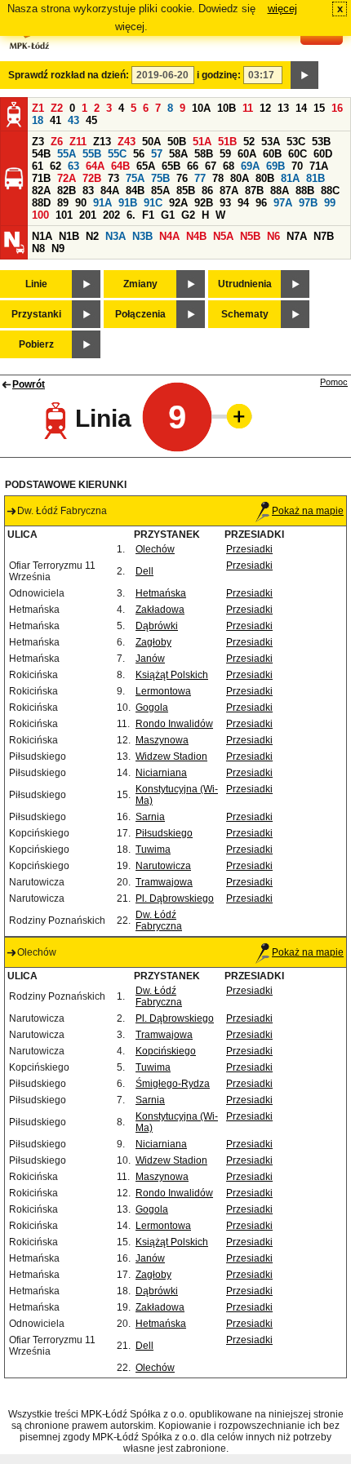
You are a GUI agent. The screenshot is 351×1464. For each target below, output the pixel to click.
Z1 (38, 108)
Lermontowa (163, 691)
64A (95, 166)
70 (297, 166)
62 (55, 166)
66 (192, 166)
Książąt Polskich (172, 675)
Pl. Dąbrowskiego (175, 898)
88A (279, 190)
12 (265, 108)
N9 (57, 248)
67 (210, 166)
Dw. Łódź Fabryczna (159, 920)
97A (282, 203)
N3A (115, 236)
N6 (273, 236)
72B (91, 178)
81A (290, 178)
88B (304, 190)
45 (91, 120)
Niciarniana (161, 773)
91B (127, 203)
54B (41, 154)
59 (225, 154)
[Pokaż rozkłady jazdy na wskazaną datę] (304, 75)
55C (117, 154)
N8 (38, 248)
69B (275, 166)
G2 (188, 215)
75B (160, 178)
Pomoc (334, 382)
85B (185, 190)
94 (243, 203)
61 (37, 166)
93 (225, 203)
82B (66, 190)
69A (250, 166)
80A (239, 178)
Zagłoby (153, 642)
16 (337, 108)
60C (297, 154)
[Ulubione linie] (234, 416)
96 (261, 203)
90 (81, 203)
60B (272, 154)
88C (330, 190)
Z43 (127, 141)
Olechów (155, 549)
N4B (196, 236)
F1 (148, 215)
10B (226, 108)
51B (227, 141)
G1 (168, 215)
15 (319, 108)
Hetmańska (161, 593)
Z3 (38, 141)
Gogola (152, 707)
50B (176, 141)
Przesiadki (249, 549)
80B (264, 178)
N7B (323, 236)
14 (301, 108)
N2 (92, 236)
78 (218, 178)
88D (41, 203)
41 (55, 120)
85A (160, 190)
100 (40, 215)
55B (91, 154)
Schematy (245, 314)
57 (156, 154)
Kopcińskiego (166, 1051)
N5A (223, 236)
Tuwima (153, 849)
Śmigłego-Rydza (173, 1083)
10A (201, 108)
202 (111, 215)
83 (88, 190)
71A (318, 166)
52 (249, 141)
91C (153, 203)
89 (63, 203)
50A (151, 141)
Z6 (57, 141)
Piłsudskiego (164, 833)
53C (296, 141)
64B (120, 166)
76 (182, 178)
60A (247, 154)
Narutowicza (163, 866)
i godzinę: (219, 75)
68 (228, 166)
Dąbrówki (157, 626)
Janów (150, 658)
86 (207, 190)
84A (109, 190)
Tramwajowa (164, 882)
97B (308, 203)
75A (135, 178)
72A (66, 178)
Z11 (78, 141)
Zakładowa (160, 609)
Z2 (57, 108)
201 (87, 215)
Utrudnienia (245, 284)
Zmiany (140, 284)
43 (73, 120)
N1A (42, 236)
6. (131, 215)
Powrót (28, 384)
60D (322, 154)
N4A (169, 236)
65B (171, 166)
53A (270, 141)
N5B (250, 236)
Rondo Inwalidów (174, 724)
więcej (282, 8)
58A (178, 154)
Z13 (102, 141)
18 (37, 120)
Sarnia (150, 817)
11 (247, 108)
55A (66, 154)
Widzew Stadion (171, 756)
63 (73, 166)
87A (229, 190)
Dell (144, 571)
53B (321, 141)
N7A (297, 236)
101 (64, 215)
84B (135, 190)
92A (178, 203)
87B (254, 190)
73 (113, 178)
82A (41, 190)
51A (202, 141)
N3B (142, 236)
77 (200, 178)
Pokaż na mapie (308, 511)
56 (138, 154)
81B (315, 178)
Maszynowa (162, 740)
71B (41, 178)
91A (102, 203)
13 (283, 108)
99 (329, 203)
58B (203, 154)
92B (203, 203)
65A (145, 166)
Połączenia (140, 314)
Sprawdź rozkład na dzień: (68, 75)
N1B (69, 236)
